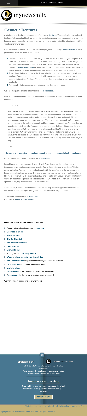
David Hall (33, 196)
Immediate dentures (15, 261)
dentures (53, 35)
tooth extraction (46, 91)
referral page (44, 158)
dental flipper (14, 272)
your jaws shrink (36, 257)
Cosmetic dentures (15, 232)
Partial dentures (14, 235)
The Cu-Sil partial (14, 239)
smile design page (26, 67)
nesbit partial (13, 275)
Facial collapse (13, 264)
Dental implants (13, 268)
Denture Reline (13, 250)
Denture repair (13, 246)
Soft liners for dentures (17, 243)
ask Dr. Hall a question (24, 199)
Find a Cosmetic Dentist (52, 3)
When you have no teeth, (17, 257)
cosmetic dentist (70, 50)
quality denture (29, 253)
